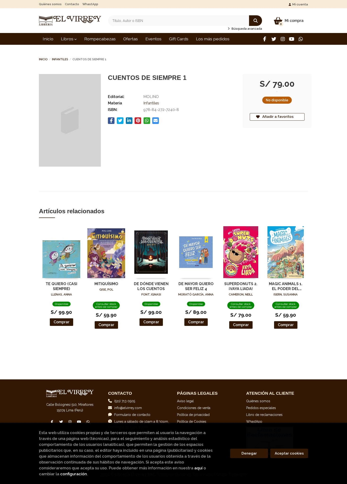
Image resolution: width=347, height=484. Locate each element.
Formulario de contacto (132, 415)
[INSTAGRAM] (283, 39)
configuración (73, 474)
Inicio (43, 59)
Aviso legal (185, 401)
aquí (198, 468)
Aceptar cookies (289, 453)
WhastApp (90, 4)
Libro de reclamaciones (264, 415)
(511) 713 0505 (124, 401)
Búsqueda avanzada (246, 28)
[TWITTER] (274, 39)
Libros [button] (67, 38)
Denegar (249, 453)
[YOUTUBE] (292, 39)
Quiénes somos (50, 4)
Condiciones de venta (193, 408)
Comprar (61, 322)
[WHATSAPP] (301, 39)
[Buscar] (255, 20)
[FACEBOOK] (265, 39)
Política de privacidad (193, 415)
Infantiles (60, 59)
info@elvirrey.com (128, 408)
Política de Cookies (191, 421)
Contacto (72, 4)
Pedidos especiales (261, 408)
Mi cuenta (300, 4)
